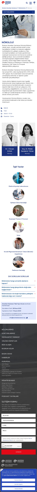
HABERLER (6, 358)
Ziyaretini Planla (6, 390)
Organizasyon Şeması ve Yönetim (12, 371)
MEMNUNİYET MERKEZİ (10, 337)
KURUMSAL (6, 361)
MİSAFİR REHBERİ (8, 380)
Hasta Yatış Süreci (7, 385)
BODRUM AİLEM (8, 349)
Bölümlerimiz (22, 8)
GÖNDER (18, 452)
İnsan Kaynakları (6, 375)
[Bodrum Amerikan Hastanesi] (10, 3)
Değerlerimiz (5, 369)
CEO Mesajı (5, 364)
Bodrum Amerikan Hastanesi (9, 8)
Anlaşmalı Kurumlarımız (8, 383)
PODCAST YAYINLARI (10, 396)
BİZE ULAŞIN (6, 345)
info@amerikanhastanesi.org (18, 317)
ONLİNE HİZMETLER (9, 341)
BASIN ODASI (7, 354)
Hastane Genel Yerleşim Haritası (11, 392)
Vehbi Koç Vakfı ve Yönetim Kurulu (12, 373)
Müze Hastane (6, 366)
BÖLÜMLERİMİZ (8, 330)
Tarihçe (4, 368)
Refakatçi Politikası (7, 387)
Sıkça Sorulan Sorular (8, 389)
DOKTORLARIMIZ (8, 333)
